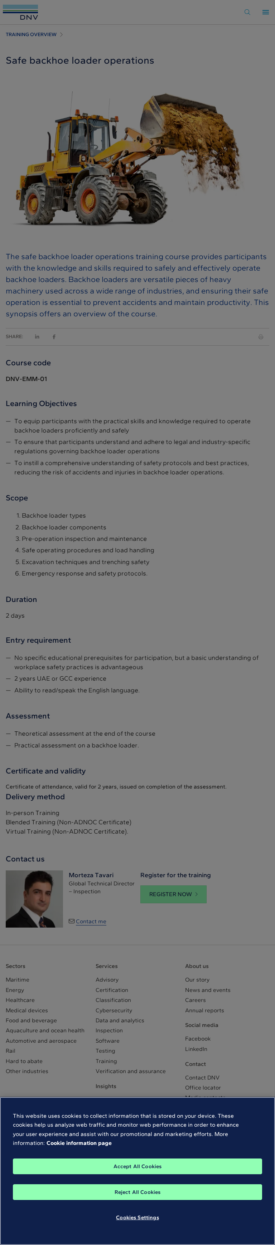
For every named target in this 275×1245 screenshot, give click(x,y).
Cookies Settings (137, 1217)
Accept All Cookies (138, 1166)
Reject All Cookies (138, 1192)
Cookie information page (79, 1143)
